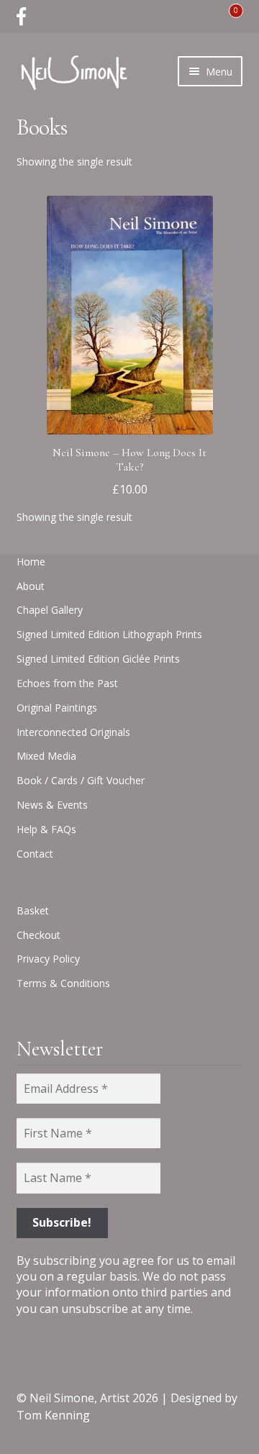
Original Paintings (57, 707)
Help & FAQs (46, 829)
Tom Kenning (53, 1415)
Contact (35, 853)
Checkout (38, 935)
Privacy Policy (48, 958)
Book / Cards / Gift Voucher (81, 780)
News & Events (52, 805)
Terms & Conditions (63, 983)
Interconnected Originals (73, 732)
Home (31, 561)
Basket (33, 910)
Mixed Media (46, 756)
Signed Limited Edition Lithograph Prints (109, 634)
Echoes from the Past (67, 683)
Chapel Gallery (50, 610)
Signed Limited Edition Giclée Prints (98, 658)
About (31, 586)
